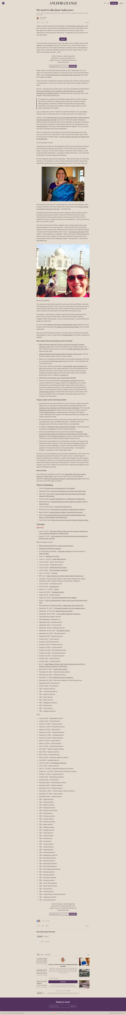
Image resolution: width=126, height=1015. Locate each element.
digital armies (49, 412)
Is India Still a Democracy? (63, 507)
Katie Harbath (43, 17)
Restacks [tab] (46, 936)
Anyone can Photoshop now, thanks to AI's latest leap (68, 491)
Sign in (121, 3)
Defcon (56, 589)
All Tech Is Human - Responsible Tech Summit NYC (66, 605)
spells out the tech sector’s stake (67, 327)
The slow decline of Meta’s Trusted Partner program (66, 512)
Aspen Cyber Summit (60, 669)
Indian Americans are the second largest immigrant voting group (60, 354)
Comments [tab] (40, 936)
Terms (15, 1013)
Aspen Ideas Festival (59, 559)
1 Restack (48, 921)
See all (39, 993)
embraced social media (76, 232)
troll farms (52, 429)
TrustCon (54, 573)
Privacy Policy (74, 986)
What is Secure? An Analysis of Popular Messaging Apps (69, 520)
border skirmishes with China (77, 349)
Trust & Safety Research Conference (68, 614)
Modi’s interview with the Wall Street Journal (62, 325)
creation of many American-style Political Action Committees (59, 408)
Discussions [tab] (47, 954)
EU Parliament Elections (58, 763)
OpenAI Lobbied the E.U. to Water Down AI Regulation (67, 499)
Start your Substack (60, 1013)
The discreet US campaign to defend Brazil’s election (67, 509)
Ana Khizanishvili (42, 126)
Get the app (68, 1013)
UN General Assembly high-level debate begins (69, 608)
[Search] (104, 3)
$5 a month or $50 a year (76, 26)
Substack (111, 1013)
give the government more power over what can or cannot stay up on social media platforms (63, 434)
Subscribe (114, 3)
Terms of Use (70, 985)
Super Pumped (44, 553)
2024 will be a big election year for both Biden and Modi (57, 378)
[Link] (34, 485)
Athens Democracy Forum (64, 611)
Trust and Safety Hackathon (58, 570)
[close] (77, 958)
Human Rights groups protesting (74, 366)
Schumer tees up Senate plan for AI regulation (60, 488)
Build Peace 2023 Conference (63, 677)
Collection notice (20, 1013)
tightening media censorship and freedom (62, 427)
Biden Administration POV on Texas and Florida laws (56, 546)
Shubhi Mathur (67, 335)
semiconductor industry (47, 392)
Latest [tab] (41, 954)
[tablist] (42, 936)
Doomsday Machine (64, 551)
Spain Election (54, 586)
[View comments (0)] (43, 22)
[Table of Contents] (2, 507)
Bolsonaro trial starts (52, 556)
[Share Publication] (108, 3)
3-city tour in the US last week (52, 361)
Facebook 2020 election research (50, 548)
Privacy (12, 1013)
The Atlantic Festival (63, 630)
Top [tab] (38, 954)
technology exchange (69, 380)
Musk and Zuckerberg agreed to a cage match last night (62, 479)
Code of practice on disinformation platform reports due (64, 576)
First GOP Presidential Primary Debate (63, 598)
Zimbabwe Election (57, 592)
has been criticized (57, 436)
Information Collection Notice (62, 986)
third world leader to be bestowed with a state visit (63, 75)
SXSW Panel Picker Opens (58, 567)
